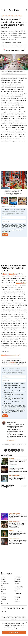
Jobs (2, 591)
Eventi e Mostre (19, 587)
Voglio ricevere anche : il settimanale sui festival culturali (13, 402)
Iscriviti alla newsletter (14, 632)
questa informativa (18, 229)
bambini (7, 46)
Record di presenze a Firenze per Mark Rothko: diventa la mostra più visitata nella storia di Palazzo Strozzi (17, 542)
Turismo (3, 587)
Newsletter (17, 581)
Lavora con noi (4, 603)
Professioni (3, 581)
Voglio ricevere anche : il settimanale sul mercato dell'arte (14, 388)
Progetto (3, 579)
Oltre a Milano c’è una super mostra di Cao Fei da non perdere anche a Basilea (18, 515)
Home (2, 15)
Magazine (17, 579)
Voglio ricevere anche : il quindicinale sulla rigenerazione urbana (15, 391)
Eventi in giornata (19, 593)
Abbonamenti (18, 577)
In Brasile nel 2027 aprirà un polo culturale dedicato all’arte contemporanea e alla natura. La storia (18, 470)
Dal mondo (11, 458)
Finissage (17, 591)
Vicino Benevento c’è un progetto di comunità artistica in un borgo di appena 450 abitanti (17, 525)
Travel (16, 599)
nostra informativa (13, 226)
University (17, 597)
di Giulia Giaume (13, 464)
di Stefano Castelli (13, 536)
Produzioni (17, 601)
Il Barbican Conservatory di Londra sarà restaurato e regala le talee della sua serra (18, 461)
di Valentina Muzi (7, 42)
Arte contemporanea (16, 15)
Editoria (3, 585)
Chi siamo (3, 597)
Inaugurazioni (18, 589)
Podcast (17, 583)
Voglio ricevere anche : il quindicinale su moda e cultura (14, 395)
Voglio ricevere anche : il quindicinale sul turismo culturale (13, 399)
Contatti (3, 601)
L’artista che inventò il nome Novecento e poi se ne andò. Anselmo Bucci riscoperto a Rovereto (17, 533)
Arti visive (7, 15)
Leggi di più (24, 486)
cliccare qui (12, 362)
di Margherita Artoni (14, 517)
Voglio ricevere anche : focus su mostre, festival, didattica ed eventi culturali (14, 384)
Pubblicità (3, 599)
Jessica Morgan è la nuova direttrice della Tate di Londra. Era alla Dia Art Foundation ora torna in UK (17, 478)
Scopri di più (10, 440)
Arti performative (5, 583)
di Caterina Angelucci (14, 527)
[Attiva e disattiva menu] (1, 10)
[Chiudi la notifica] (26, 622)
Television (3, 593)
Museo (20, 46)
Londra (13, 46)
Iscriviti (5, 234)
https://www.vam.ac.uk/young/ (10, 355)
